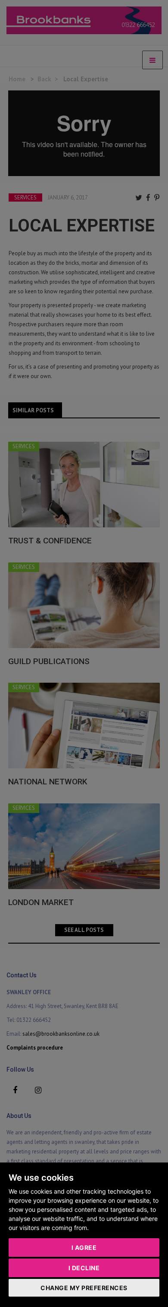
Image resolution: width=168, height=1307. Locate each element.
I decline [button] (84, 1268)
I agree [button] (84, 1247)
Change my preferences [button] (84, 1287)
